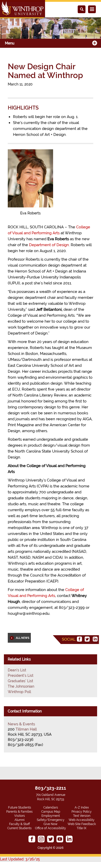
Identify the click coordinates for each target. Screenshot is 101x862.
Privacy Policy (81, 811)
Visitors (19, 816)
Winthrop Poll (19, 692)
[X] (87, 639)
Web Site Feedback (82, 824)
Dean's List (17, 670)
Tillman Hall (26, 729)
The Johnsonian (21, 686)
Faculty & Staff (19, 824)
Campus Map (50, 811)
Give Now (50, 824)
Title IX (81, 828)
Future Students (19, 807)
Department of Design (49, 245)
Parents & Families (19, 811)
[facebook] (79, 639)
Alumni (20, 820)
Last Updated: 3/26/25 (20, 859)
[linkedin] (95, 639)
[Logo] (22, 9)
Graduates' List (20, 681)
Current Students (19, 828)
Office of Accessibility (50, 828)
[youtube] (59, 839)
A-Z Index (82, 807)
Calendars (50, 807)
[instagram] (41, 839)
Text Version (81, 816)
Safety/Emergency (50, 820)
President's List (20, 675)
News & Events (21, 724)
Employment (50, 816)
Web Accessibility (82, 820)
